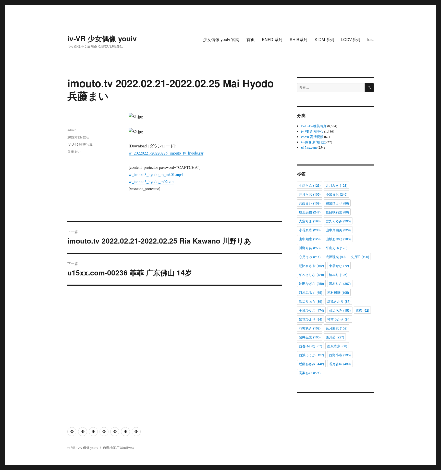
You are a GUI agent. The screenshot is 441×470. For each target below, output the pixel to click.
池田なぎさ (311, 283)
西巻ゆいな (310, 346)
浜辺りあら (310, 301)
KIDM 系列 (324, 39)
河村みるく (310, 292)
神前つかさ (338, 319)
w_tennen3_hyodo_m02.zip (151, 181)
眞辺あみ (340, 310)
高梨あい (310, 372)
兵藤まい (74, 151)
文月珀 (360, 256)
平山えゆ (336, 247)
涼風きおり (338, 301)
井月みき (336, 185)
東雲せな (339, 265)
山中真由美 (338, 229)
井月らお (310, 194)
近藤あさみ (311, 363)
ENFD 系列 (272, 39)
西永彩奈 (337, 346)
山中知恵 (310, 238)
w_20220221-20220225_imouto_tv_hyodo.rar (166, 153)
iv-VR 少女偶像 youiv (102, 38)
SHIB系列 (299, 39)
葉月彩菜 (336, 328)
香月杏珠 (340, 363)
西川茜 (335, 337)
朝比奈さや (311, 265)
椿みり (338, 274)
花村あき (310, 328)
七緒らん (310, 185)
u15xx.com (309, 147)
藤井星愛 (310, 337)
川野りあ (310, 247)
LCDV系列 (350, 39)
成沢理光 (336, 256)
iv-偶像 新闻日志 (313, 142)
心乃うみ (310, 256)
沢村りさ (340, 283)
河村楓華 (338, 292)
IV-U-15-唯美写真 (80, 144)
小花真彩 (310, 229)
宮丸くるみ (338, 221)
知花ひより (310, 319)
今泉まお (336, 194)
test (370, 39)
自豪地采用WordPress (118, 447)
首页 (251, 39)
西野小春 (340, 354)
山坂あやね (338, 238)
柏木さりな (311, 274)
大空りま (310, 221)
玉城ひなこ (311, 310)
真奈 (362, 310)
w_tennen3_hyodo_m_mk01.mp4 (156, 174)
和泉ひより (337, 203)
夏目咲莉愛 (337, 212)
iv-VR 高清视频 (312, 136)
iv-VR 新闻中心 (312, 131)
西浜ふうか (311, 354)
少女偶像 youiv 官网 (221, 39)
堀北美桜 (310, 212)
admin (71, 130)
